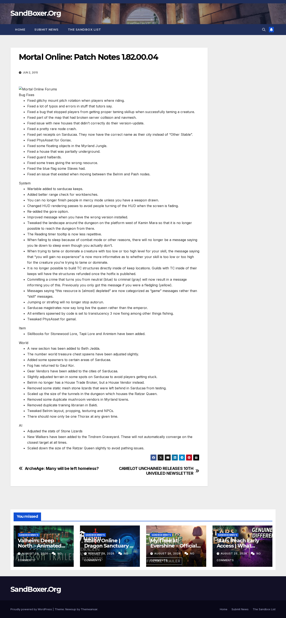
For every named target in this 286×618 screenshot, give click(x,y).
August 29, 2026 (35, 553)
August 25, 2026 (234, 553)
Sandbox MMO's (28, 535)
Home (20, 29)
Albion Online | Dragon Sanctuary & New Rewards (108, 545)
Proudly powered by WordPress (31, 609)
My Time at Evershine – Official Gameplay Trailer (173, 545)
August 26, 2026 (168, 553)
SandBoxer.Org (35, 13)
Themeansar (89, 609)
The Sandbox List (84, 29)
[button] (263, 29)
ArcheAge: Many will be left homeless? (62, 468)
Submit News (46, 29)
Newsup (70, 609)
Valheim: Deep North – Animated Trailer (39, 545)
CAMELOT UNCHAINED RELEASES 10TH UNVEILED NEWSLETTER (156, 471)
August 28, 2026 (101, 553)
